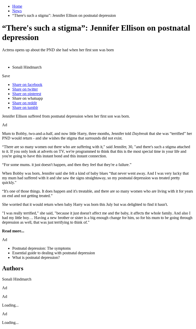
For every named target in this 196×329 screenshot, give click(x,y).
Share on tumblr (25, 107)
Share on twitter (25, 89)
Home (17, 6)
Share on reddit (24, 103)
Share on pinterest (26, 94)
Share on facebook (27, 84)
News (17, 11)
